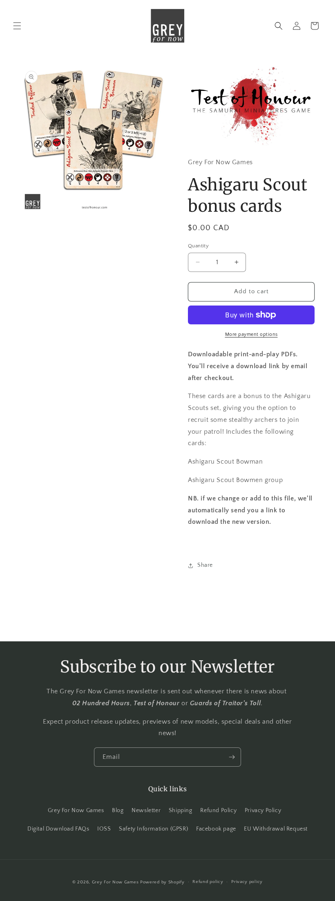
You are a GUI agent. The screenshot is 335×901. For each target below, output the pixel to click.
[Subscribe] (232, 757)
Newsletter (146, 810)
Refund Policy (218, 810)
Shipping (180, 810)
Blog (117, 810)
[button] (17, 26)
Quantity (198, 246)
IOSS (104, 829)
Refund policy (207, 881)
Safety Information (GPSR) (153, 829)
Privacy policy (247, 881)
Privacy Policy (263, 810)
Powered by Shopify (162, 882)
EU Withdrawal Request (276, 829)
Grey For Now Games (76, 810)
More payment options (251, 334)
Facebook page (216, 829)
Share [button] (205, 565)
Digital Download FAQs (58, 829)
